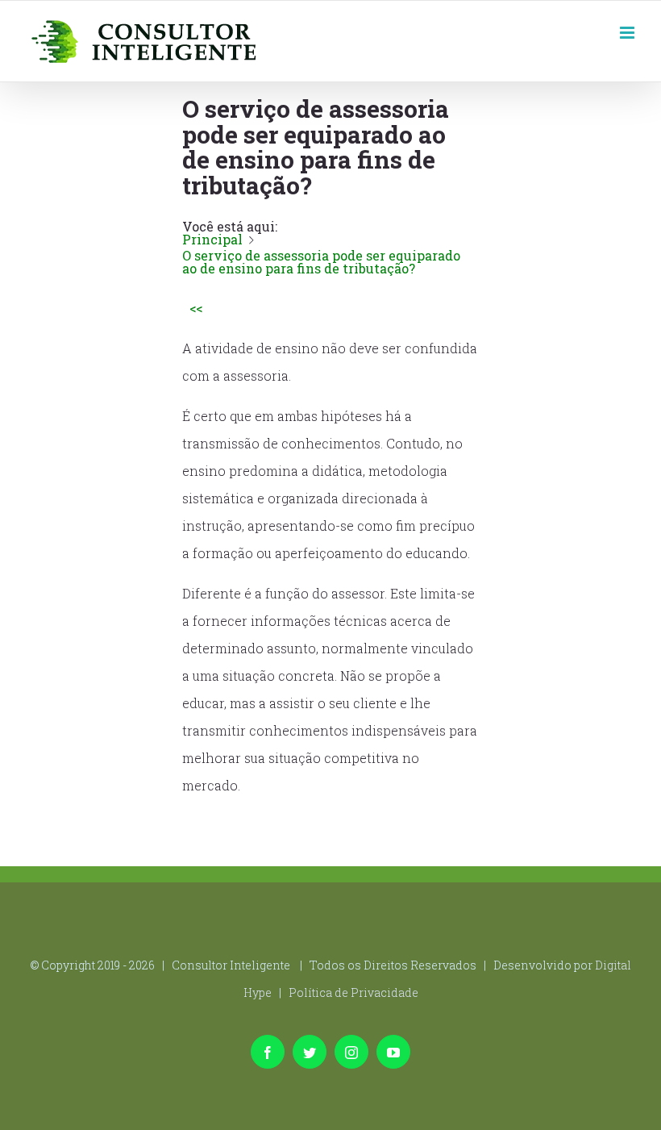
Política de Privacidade (353, 992)
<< (195, 307)
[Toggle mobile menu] (628, 31)
